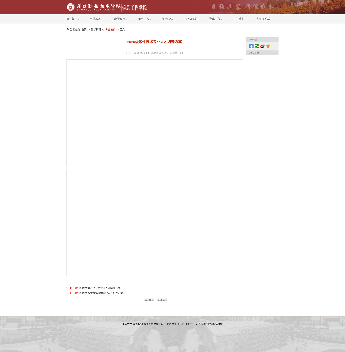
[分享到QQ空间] (268, 46)
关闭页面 (161, 300)
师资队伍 (167, 19)
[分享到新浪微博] (262, 46)
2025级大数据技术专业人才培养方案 (99, 288)
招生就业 (238, 19)
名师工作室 (263, 19)
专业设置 (110, 29)
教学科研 (120, 19)
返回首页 (149, 300)
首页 (74, 19)
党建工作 (214, 19)
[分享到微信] (257, 46)
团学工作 (143, 19)
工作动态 (191, 19)
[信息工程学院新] (107, 7)
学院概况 (96, 19)
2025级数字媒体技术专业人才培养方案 (101, 293)
